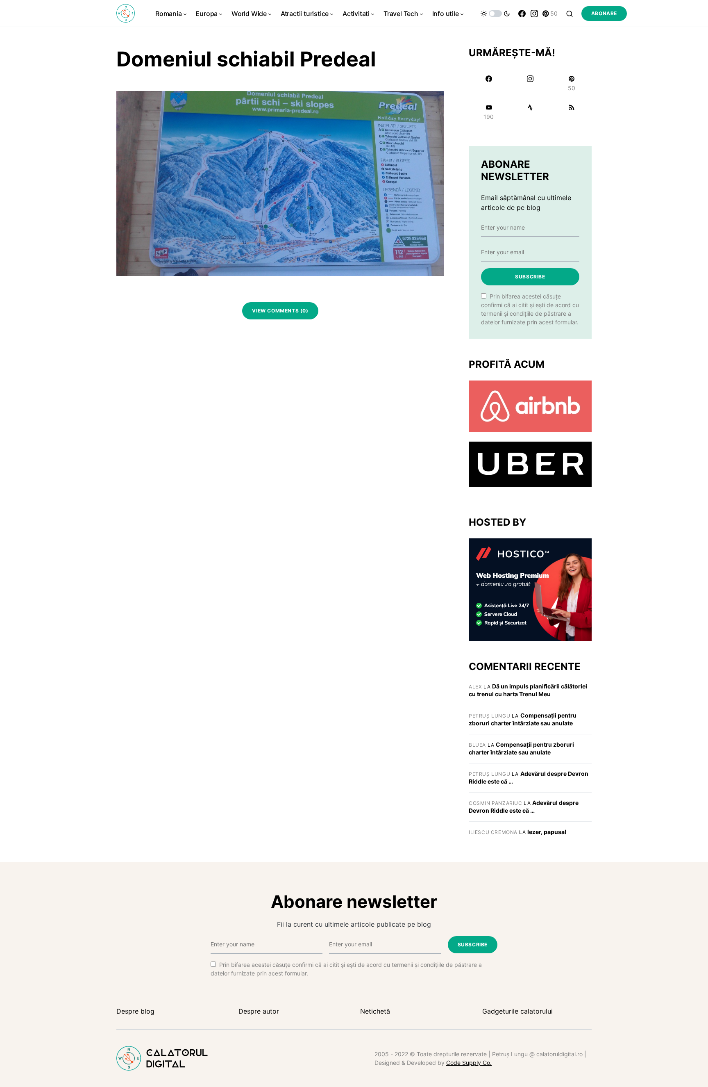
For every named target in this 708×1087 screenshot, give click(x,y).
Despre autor (258, 1011)
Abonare (604, 13)
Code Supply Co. (469, 1062)
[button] (495, 13)
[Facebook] (522, 13)
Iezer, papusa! (547, 831)
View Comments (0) (280, 311)
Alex (475, 687)
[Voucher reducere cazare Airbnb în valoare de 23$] (530, 405)
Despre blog (135, 1011)
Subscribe (530, 276)
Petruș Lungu (489, 716)
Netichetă (375, 1011)
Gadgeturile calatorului (517, 1011)
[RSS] (571, 112)
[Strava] (530, 112)
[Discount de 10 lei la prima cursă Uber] (530, 464)
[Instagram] (534, 13)
